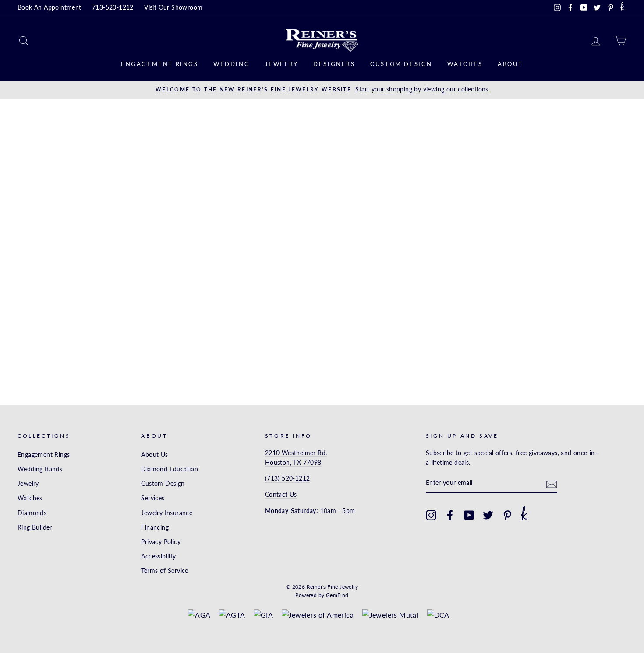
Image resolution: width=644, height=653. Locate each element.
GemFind (337, 595)
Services (152, 498)
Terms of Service (164, 570)
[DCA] (438, 615)
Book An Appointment (49, 7)
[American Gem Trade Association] (232, 615)
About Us (154, 454)
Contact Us (281, 494)
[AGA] (199, 615)
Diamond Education (169, 469)
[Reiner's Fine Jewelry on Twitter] (488, 515)
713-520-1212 (113, 7)
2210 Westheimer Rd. (296, 452)
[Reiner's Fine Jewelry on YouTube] (469, 515)
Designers (334, 63)
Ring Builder (35, 527)
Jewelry (281, 63)
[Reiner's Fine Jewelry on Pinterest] (507, 515)
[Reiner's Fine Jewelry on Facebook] (450, 515)
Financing (155, 527)
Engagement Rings (159, 63)
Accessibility (158, 556)
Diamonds (32, 512)
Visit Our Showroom (173, 7)
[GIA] (263, 615)
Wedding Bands (40, 469)
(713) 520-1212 (287, 478)
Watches (464, 63)
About (510, 63)
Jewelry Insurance (166, 512)
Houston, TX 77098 (293, 462)
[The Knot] (622, 8)
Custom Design (401, 63)
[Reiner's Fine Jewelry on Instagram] (431, 515)
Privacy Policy (160, 541)
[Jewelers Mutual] (390, 615)
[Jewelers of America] (318, 615)
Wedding (231, 63)
